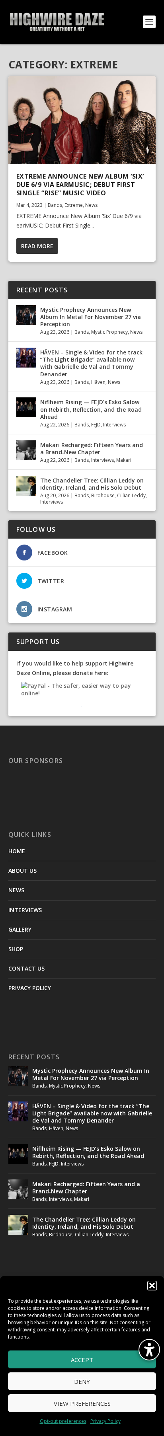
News (91, 205)
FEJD (96, 424)
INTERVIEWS (25, 910)
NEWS (16, 890)
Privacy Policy (105, 1421)
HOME (16, 851)
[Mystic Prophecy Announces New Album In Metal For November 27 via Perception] (26, 315)
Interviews (114, 424)
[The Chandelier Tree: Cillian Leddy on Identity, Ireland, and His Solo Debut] (26, 486)
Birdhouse (103, 495)
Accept (82, 1360)
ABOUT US (22, 870)
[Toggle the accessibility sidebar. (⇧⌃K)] (149, 1349)
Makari (123, 460)
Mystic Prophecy (109, 332)
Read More (37, 246)
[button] (152, 1286)
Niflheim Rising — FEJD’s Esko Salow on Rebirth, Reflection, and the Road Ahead (91, 409)
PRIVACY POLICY (29, 988)
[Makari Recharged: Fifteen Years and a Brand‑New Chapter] (26, 450)
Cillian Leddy (131, 495)
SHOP (15, 949)
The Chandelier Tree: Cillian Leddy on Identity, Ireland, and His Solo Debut (92, 484)
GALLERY (19, 929)
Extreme (73, 205)
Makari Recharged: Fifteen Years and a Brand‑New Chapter (91, 448)
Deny (82, 1381)
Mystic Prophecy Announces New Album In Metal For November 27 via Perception (90, 317)
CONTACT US (26, 968)
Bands (55, 205)
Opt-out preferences (63, 1421)
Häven (98, 382)
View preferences (82, 1403)
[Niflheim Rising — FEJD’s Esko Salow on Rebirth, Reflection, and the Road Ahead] (26, 407)
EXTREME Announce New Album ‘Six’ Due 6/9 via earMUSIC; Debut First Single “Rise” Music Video (80, 184)
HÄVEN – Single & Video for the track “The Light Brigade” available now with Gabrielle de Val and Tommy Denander (91, 363)
